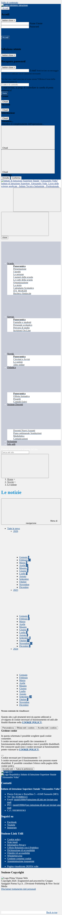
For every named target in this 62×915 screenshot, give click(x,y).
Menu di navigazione (41, 522)
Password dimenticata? (12, 32)
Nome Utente (36, 23)
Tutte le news (13, 528)
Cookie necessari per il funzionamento (19, 757)
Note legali (12, 842)
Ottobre (22, 582)
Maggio (23, 568)
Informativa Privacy (16, 845)
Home (10, 479)
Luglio (23, 573)
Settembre (24, 579)
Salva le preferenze (24, 769)
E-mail (33, 70)
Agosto (22, 576)
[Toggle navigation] (25, 224)
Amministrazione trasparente (20, 861)
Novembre (24, 584)
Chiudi (5, 102)
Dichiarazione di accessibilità (21, 850)
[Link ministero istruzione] (14, 5)
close (4, 237)
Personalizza (8, 728)
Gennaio (24, 557)
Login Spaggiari (24, 82)
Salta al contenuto (9, 2)
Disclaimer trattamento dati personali (18, 889)
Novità (10, 482)
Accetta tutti (47, 728)
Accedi (5, 8)
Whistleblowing (14, 856)
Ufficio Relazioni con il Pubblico (23, 847)
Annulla (5, 178)
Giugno (23, 571)
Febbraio (25, 560)
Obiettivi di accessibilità (18, 853)
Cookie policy (14, 839)
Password (34, 26)
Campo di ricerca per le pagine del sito (19, 449)
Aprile (23, 565)
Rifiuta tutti (26, 728)
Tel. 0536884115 (19, 797)
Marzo (23, 562)
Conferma (16, 178)
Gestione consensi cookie (19, 858)
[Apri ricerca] (37, 200)
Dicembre (24, 587)
